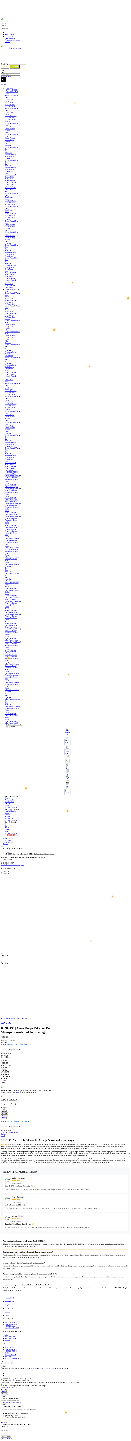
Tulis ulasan (24, 1044)
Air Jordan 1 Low (10, 800)
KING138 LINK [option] (6, 1068)
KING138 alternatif (11, 1324)
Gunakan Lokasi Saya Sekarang (11, 1402)
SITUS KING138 (11, 1387)
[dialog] (65, 1399)
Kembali (7, 1312)
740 (6, 826)
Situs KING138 (10, 1322)
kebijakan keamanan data (46, 1368)
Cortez (7, 798)
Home (7, 852)
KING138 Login (10, 1326)
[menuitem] (9, 88)
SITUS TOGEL (10, 1347)
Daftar (15, 66)
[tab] (65, 85)
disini (18, 1092)
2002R (7, 827)
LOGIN (4, 1111)
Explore (3, 85)
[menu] (65, 461)
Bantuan (7, 42)
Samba (7, 813)
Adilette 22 (8, 815)
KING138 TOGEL (11, 1349)
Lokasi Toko (9, 36)
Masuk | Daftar (10, 34)
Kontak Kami (9, 1298)
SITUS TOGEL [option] (6, 1065)
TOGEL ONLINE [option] (4, 1082)
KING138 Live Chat (11, 1338)
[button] (5, 957)
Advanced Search (6, 76)
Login (5, 66)
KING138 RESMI (11, 1351)
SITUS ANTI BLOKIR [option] (5, 1077)
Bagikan (3, 1134)
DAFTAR (4, 1113)
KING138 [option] (4, 1061)
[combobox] (10, 74)
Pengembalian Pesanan (12, 40)
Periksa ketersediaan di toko (10, 1132)
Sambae (7, 816)
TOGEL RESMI (10, 1355)
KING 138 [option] (4, 1063)
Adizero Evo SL (10, 818)
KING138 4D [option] (5, 1074)
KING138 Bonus (10, 1337)
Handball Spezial (10, 811)
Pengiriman (8, 1305)
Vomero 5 (8, 805)
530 (6, 824)
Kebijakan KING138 (12, 1328)
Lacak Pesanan (10, 38)
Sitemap (7, 1340)
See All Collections (11, 807)
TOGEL (7, 1353)
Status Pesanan (10, 1301)
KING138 (4, 1144)
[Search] (3, 79)
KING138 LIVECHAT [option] (5, 1071)
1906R (7, 829)
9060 (6, 831)
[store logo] (17, 64)
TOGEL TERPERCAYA (13, 1358)
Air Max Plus (9, 802)
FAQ (6, 1335)
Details (3, 1136)
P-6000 (7, 803)
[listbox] (26, 1072)
